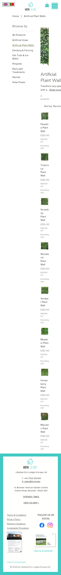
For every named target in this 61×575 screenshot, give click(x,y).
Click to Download (16, 562)
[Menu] (55, 6)
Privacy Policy (13, 519)
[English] (6, 4)
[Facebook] (42, 525)
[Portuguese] (12, 4)
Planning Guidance (16, 523)
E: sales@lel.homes (31, 481)
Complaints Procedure (18, 528)
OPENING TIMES (31, 496)
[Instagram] (50, 525)
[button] (47, 4)
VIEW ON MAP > (31, 502)
